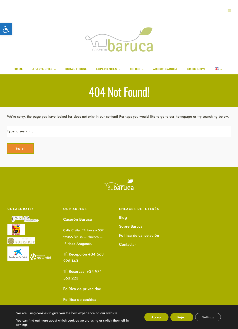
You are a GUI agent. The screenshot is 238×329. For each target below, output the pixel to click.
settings (21, 324)
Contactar (127, 244)
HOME (18, 69)
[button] (6, 29)
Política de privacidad (82, 289)
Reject (181, 317)
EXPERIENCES (106, 69)
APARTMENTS (42, 69)
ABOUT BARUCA (165, 69)
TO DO (135, 69)
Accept (156, 317)
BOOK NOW (196, 69)
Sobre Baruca (130, 226)
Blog (123, 217)
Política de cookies (79, 299)
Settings (208, 317)
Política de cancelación (139, 235)
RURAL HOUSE (76, 69)
